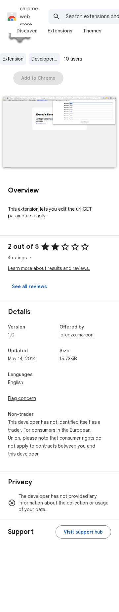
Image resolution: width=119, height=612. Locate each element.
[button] (59, 133)
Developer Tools (45, 59)
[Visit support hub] (83, 532)
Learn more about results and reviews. (49, 268)
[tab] (26, 31)
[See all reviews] (29, 286)
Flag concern (22, 398)
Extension (13, 59)
